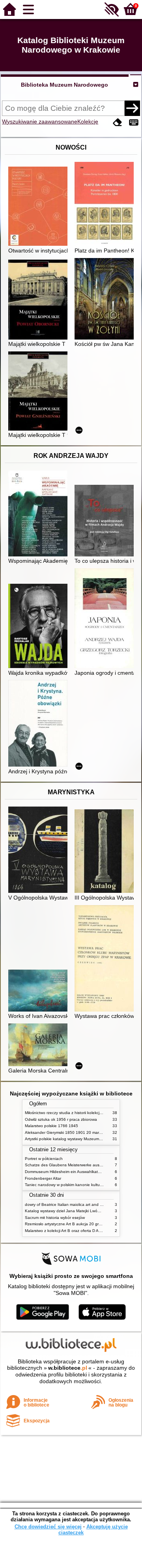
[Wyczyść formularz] (117, 122)
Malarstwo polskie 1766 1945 (51, 1126)
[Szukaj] (132, 108)
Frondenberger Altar (43, 1178)
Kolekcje (87, 121)
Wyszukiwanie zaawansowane (39, 121)
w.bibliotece (67, 1368)
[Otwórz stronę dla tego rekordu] (39, 207)
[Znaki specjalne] (133, 122)
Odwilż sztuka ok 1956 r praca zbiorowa (61, 1119)
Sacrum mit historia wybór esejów (55, 1217)
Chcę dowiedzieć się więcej (48, 1527)
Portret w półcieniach (44, 1158)
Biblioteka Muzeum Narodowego (64, 85)
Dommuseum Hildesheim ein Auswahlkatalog (65, 1171)
